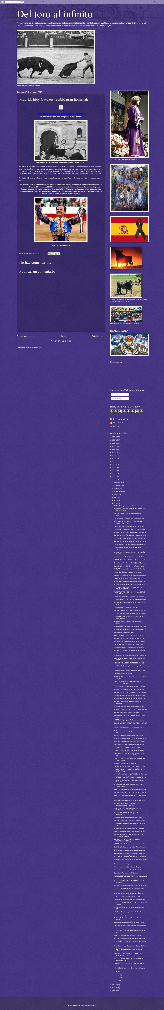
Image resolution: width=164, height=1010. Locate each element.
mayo (116, 503)
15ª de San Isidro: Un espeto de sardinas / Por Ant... (130, 626)
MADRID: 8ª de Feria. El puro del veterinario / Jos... (130, 744)
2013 (114, 476)
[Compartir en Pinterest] (58, 253)
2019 (114, 458)
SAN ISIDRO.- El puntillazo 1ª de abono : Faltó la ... (129, 853)
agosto (116, 494)
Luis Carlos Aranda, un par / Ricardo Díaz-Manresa (130, 912)
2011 (114, 985)
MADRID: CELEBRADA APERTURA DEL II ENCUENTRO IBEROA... (127, 840)
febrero (116, 978)
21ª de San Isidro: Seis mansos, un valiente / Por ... (130, 518)
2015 (114, 470)
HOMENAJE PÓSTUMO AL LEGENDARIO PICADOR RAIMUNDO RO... (127, 809)
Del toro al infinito (55, 13)
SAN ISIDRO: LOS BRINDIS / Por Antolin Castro (129, 566)
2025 (114, 440)
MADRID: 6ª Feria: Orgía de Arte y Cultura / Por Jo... (130, 777)
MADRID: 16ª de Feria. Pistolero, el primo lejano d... (130, 560)
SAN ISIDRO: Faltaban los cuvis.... (124, 632)
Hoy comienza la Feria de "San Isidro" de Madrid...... (130, 870)
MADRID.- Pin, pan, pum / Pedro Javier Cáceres (129, 720)
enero (116, 981)
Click (83, 162)
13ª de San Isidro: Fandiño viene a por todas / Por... (130, 670)
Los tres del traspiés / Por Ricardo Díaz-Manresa (129, 647)
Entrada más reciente (26, 336)
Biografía (66, 245)
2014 (114, 473)
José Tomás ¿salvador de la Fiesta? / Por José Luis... (130, 538)
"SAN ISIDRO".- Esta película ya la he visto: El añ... (130, 856)
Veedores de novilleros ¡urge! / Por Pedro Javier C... (130, 922)
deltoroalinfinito (118, 423)
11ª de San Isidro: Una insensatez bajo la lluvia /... (129, 706)
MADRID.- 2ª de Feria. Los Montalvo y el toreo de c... (130, 844)
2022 (114, 449)
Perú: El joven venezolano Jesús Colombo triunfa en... (130, 946)
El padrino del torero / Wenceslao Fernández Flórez (130, 766)
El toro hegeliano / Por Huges (123, 673)
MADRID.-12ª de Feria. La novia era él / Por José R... (130, 655)
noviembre (117, 485)
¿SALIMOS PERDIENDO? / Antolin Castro (127, 748)
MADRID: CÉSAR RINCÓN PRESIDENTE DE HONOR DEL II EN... (128, 954)
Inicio (63, 336)
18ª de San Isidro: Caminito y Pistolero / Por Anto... (129, 557)
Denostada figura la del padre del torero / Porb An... (129, 817)
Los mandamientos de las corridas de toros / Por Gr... (130, 695)
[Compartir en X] (53, 253)
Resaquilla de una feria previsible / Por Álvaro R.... (129, 893)
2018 (114, 461)
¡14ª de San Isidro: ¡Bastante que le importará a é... (130, 644)
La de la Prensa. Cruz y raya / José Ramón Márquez (130, 774)
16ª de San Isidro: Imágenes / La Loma (126, 607)
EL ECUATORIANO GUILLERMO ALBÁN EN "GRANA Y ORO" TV (128, 588)
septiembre (117, 491)
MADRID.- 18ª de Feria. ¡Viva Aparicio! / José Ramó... (130, 532)
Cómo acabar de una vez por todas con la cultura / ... (130, 850)
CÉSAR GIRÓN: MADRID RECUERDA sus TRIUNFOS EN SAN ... (127, 682)
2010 (114, 988)
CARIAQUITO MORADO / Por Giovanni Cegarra (129, 750)
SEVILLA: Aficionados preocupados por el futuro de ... (130, 938)
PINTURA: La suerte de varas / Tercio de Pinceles (129, 569)
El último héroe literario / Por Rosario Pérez (127, 578)
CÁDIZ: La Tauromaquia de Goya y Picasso (127, 935)
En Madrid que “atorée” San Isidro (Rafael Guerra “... (130, 563)
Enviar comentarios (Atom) (34, 347)
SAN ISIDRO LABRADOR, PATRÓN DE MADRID (129, 800)
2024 (114, 443)
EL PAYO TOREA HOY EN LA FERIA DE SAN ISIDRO (130, 738)
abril (115, 972)
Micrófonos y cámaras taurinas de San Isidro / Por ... (130, 698)
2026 (114, 437)
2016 (114, 467)
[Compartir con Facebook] (56, 253)
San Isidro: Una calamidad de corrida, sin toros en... (130, 641)
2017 (114, 464)
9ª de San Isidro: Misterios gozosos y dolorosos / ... (130, 735)
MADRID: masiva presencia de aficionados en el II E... (130, 885)
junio (115, 500)
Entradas (116, 395)
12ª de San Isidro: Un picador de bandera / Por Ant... (130, 686)
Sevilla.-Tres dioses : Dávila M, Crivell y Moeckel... (129, 828)
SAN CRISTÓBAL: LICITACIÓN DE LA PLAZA (128, 635)
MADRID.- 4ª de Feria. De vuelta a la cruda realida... (130, 820)
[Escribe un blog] (51, 253)
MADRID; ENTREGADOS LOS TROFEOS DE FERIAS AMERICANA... (128, 835)
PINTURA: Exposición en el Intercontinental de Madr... (130, 789)
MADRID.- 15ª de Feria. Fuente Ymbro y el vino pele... (130, 610)
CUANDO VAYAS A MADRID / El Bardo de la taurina (130, 599)
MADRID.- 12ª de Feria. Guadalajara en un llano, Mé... (130, 692)
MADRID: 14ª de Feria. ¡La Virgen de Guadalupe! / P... (130, 629)
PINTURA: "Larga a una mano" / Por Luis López (129, 506)
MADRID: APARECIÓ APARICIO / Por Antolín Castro (130, 535)
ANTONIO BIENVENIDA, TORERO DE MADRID (129, 663)
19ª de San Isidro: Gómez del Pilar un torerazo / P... (130, 544)
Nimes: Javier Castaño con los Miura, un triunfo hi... (130, 581)
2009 (114, 991)
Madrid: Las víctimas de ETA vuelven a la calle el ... (129, 728)
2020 (114, 455)
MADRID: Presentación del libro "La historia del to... (130, 689)
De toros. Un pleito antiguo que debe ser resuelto (129, 864)
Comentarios (117, 398)
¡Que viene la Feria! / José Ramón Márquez (127, 867)
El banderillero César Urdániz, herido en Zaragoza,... (130, 575)
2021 (114, 452)
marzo (116, 975)
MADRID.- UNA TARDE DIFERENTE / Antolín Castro (130, 709)
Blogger (93, 1005)
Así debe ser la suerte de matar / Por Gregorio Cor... (130, 584)
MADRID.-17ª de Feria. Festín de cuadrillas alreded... (130, 541)
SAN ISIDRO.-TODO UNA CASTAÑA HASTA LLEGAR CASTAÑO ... (128, 522)
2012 (114, 479)
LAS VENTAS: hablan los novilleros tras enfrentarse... (130, 613)
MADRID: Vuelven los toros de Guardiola (126, 712)
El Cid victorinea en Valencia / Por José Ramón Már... (130, 831)
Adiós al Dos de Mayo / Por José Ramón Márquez (129, 968)
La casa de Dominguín (121, 915)
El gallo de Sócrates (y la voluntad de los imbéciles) (130, 899)
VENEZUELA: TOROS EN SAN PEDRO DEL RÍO (129, 529)
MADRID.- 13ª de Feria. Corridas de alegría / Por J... (130, 638)
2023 (114, 446)
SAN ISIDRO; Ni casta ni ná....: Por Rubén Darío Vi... (130, 847)
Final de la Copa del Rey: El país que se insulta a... (129, 597)
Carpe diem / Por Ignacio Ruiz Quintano (126, 873)
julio (115, 497)
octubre (116, 488)
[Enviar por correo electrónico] (49, 253)
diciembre (117, 482)
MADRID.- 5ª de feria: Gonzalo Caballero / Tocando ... (130, 792)
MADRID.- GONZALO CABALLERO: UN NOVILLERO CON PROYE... (126, 804)
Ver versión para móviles (60, 341)
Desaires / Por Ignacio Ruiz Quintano (125, 763)
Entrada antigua (98, 336)
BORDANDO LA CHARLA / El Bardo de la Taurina (129, 741)
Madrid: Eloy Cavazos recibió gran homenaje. (128, 572)
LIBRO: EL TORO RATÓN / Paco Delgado (127, 896)
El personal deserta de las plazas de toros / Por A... (130, 526)
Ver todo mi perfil (115, 426)
